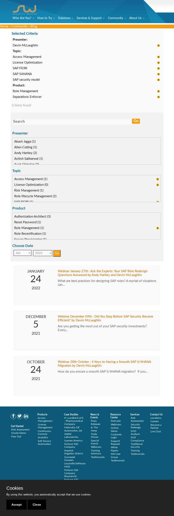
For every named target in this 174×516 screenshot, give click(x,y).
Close (37, 504)
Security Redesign (136, 426)
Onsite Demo (18, 433)
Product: (19, 85)
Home (4, 26)
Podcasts (116, 421)
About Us (135, 18)
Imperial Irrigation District (73, 452)
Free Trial (16, 436)
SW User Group (116, 455)
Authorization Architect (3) (32, 216)
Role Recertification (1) (30, 233)
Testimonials (98, 457)
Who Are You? (22, 18)
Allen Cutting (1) (25, 147)
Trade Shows (94, 435)
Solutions (64, 18)
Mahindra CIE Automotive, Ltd (73, 429)
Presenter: (20, 39)
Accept (16, 504)
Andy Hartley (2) (25, 153)
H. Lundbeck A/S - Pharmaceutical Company (73, 421)
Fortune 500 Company (71, 445)
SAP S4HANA (22, 74)
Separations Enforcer (27, 96)
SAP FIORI (20, 68)
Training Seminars (96, 452)
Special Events (95, 442)
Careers (154, 421)
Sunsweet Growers (69, 458)
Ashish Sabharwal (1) (28, 158)
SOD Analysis (135, 432)
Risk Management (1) (29, 190)
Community (115, 18)
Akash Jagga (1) (25, 141)
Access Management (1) (30, 179)
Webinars (96, 447)
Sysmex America (73, 440)
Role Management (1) (29, 228)
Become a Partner (155, 426)
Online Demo (114, 429)
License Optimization (27, 62)
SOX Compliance (137, 439)
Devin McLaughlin (25, 45)
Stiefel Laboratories (71, 435)
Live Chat (155, 431)
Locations (155, 418)
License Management (45, 426)
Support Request (115, 442)
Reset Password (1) (27, 222)
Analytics (43, 437)
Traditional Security (137, 445)
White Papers (114, 449)
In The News (94, 429)
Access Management (27, 56)
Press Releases (95, 422)
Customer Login (116, 436)
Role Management (25, 91)
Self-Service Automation (44, 442)
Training (135, 450)
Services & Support (89, 18)
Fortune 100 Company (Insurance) (71, 473)
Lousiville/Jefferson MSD (75, 465)
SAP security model (26, 79)
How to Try (44, 18)
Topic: (17, 51)
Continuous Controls (44, 432)
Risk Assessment (20, 429)
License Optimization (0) (31, 184)
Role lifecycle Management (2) (35, 196)
